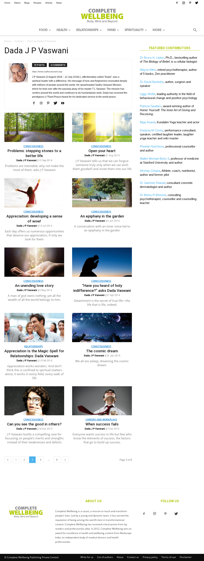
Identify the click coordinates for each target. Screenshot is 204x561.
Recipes (37, 2)
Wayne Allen (148, 69)
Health (62, 30)
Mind (111, 30)
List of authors (105, 557)
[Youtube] (64, 103)
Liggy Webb (147, 94)
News (59, 2)
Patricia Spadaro (150, 106)
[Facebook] (177, 3)
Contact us (133, 557)
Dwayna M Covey (151, 130)
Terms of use (168, 557)
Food (43, 30)
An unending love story (34, 285)
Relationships (87, 30)
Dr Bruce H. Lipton (152, 57)
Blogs (27, 2)
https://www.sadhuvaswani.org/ (47, 71)
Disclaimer (186, 557)
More (157, 30)
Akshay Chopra (150, 170)
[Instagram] (183, 3)
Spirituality (134, 30)
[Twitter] (197, 3)
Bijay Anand (147, 122)
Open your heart (102, 150)
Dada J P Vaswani (26, 160)
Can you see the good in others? (34, 424)
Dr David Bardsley (152, 81)
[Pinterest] (190, 3)
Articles (48, 2)
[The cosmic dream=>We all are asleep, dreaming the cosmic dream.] (102, 327)
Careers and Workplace (101, 419)
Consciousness (33, 146)
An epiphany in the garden (102, 216)
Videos (17, 2)
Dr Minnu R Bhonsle (153, 195)
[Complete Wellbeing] (102, 16)
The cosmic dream (102, 351)
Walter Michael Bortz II (154, 158)
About (120, 557)
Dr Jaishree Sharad (152, 182)
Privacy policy (150, 557)
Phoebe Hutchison (152, 146)
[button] (195, 30)
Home (7, 2)
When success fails (102, 424)
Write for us (86, 557)
